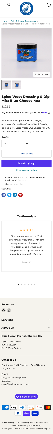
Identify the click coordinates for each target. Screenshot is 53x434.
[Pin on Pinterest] (20, 195)
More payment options (26, 170)
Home (4, 21)
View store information (14, 184)
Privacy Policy (8, 422)
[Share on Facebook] (3, 195)
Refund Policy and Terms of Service (33, 422)
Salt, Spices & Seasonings (23, 21)
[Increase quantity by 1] (27, 143)
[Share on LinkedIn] (15, 195)
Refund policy (35, 425)
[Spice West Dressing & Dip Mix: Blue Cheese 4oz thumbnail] (6, 85)
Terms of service (19, 425)
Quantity (5, 137)
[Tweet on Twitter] (9, 195)
